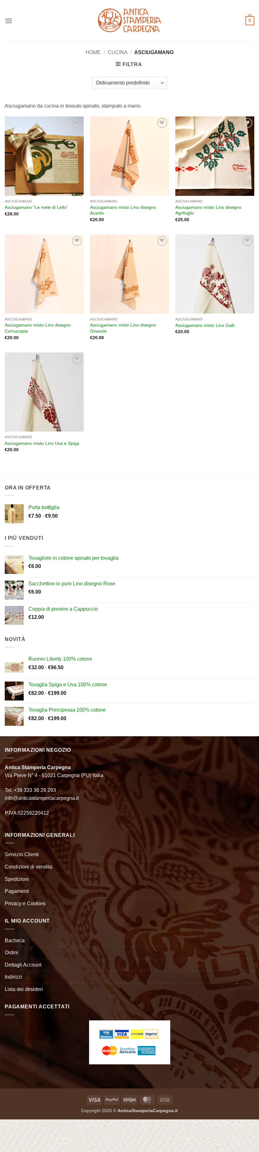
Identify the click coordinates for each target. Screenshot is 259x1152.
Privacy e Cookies (25, 903)
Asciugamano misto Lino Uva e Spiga (42, 443)
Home (93, 52)
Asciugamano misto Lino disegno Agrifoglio (208, 210)
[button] (8, 20)
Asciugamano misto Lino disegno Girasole (123, 327)
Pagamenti (17, 891)
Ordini (11, 952)
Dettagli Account (23, 965)
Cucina (118, 52)
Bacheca (15, 940)
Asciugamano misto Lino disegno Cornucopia (38, 327)
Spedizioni (17, 879)
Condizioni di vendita (28, 866)
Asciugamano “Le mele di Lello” (36, 207)
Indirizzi (13, 977)
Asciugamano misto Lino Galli (204, 325)
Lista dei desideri (24, 989)
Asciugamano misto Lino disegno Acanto (123, 210)
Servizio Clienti (22, 854)
